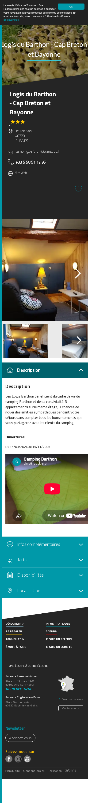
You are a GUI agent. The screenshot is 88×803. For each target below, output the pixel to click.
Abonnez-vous (20, 737)
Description (28, 370)
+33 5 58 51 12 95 (30, 162)
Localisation (28, 590)
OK (71, 6)
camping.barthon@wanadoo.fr (37, 151)
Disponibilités (30, 575)
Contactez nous (70, 708)
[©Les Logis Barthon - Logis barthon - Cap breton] (44, 270)
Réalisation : (56, 771)
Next (73, 271)
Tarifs (22, 559)
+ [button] (6, 614)
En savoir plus (11, 19)
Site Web (21, 173)
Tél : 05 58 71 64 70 (18, 689)
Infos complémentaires (38, 544)
